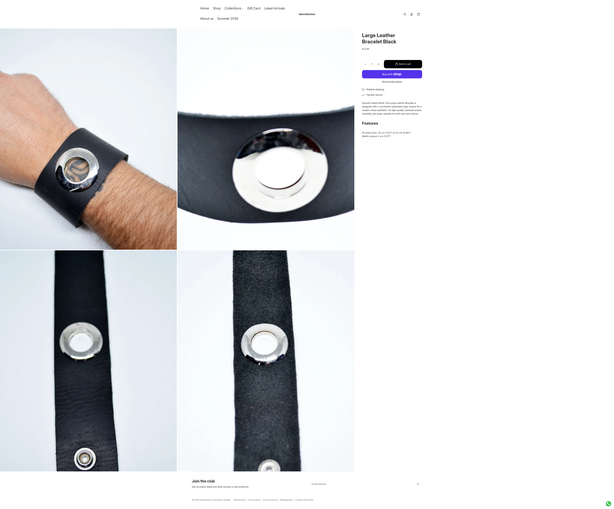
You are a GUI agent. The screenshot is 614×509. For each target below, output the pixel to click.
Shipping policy (286, 500)
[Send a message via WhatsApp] (608, 503)
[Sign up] (418, 484)
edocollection (205, 500)
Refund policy (240, 500)
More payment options (392, 81)
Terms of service (270, 500)
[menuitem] (204, 9)
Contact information (304, 500)
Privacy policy (254, 500)
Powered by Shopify (221, 500)
